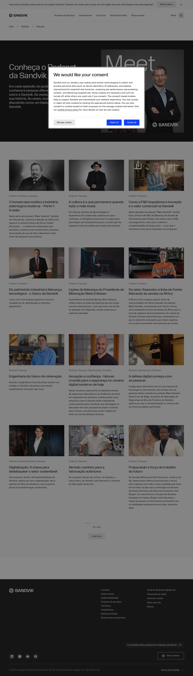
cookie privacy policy (68, 109)
